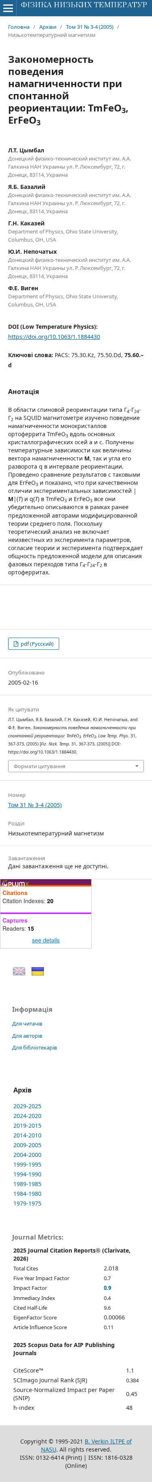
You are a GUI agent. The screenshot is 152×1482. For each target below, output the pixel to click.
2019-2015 (27, 1125)
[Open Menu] (8, 8)
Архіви (47, 26)
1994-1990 (27, 1174)
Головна (19, 26)
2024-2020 (27, 1116)
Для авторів (27, 1035)
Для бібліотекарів (34, 1047)
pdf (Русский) (36, 643)
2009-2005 (27, 1145)
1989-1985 (27, 1184)
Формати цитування (39, 766)
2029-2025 (27, 1106)
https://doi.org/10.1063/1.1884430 (54, 337)
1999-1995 (27, 1164)
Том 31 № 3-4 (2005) (89, 26)
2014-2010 (27, 1135)
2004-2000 (27, 1155)
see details (46, 940)
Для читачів (27, 1023)
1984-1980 (27, 1193)
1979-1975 (27, 1203)
